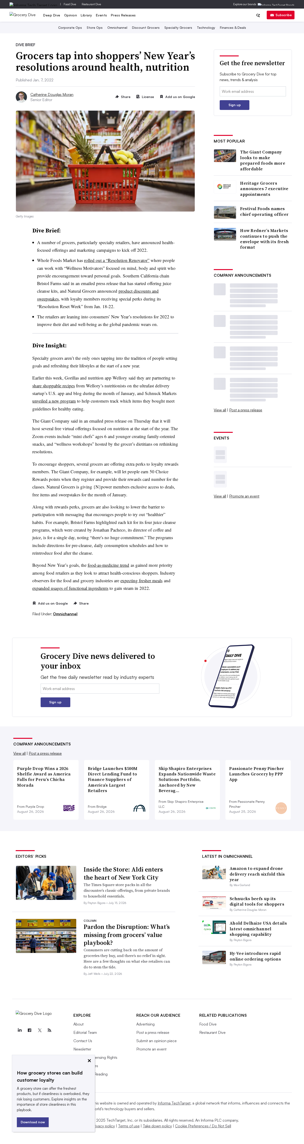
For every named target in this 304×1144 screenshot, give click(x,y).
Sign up (234, 105)
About (78, 1024)
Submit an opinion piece (156, 1040)
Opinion (70, 15)
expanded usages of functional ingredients (70, 588)
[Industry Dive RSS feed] (49, 1030)
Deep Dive (51, 15)
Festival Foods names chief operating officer (264, 211)
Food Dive (70, 4)
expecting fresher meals (141, 580)
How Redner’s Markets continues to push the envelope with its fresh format (264, 239)
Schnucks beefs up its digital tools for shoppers (257, 901)
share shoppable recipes (53, 386)
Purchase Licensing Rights (95, 1057)
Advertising (145, 1024)
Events (101, 15)
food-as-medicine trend (108, 565)
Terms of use (129, 1126)
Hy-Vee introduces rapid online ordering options (255, 956)
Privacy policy (103, 1126)
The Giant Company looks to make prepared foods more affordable (262, 160)
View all (220, 410)
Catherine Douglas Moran (51, 94)
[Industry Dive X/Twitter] (39, 1030)
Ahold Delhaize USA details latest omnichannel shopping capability (258, 928)
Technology (206, 27)
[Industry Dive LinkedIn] (19, 1030)
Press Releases (123, 15)
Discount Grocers (146, 27)
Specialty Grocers (178, 27)
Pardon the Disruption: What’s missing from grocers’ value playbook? (127, 934)
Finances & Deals (233, 27)
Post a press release (245, 410)
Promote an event (244, 496)
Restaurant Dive (91, 4)
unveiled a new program (54, 401)
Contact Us (82, 1040)
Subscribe (284, 15)
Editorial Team (85, 1032)
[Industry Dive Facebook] (29, 1030)
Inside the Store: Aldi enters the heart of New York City (123, 873)
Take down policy (157, 1126)
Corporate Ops (70, 27)
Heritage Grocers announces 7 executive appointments (264, 188)
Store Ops (95, 27)
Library (86, 15)
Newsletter (82, 1049)
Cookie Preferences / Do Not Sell (203, 1126)
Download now (33, 1122)
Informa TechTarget (174, 1103)
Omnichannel (117, 27)
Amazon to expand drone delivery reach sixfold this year (257, 874)
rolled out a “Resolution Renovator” (116, 260)
